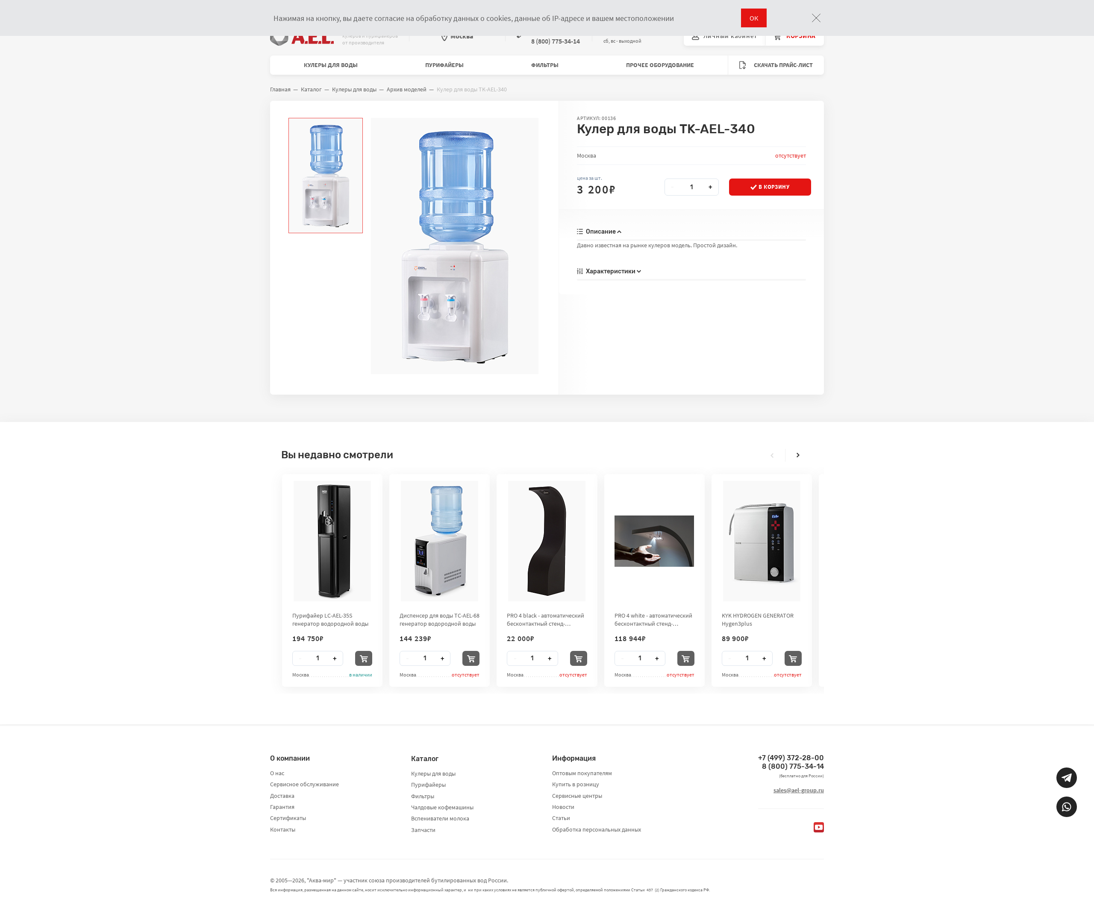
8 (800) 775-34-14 (793, 766)
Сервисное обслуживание (304, 784)
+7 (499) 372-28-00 (791, 758)
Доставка (282, 796)
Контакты (282, 829)
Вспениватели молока (440, 818)
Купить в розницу (575, 784)
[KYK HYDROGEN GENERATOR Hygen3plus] (761, 541)
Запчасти (423, 830)
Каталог (311, 89)
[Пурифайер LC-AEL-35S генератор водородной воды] (332, 541)
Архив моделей (406, 89)
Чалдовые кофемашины (442, 807)
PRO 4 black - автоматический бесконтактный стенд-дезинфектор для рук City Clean (545, 619)
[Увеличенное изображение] (454, 246)
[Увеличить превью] (325, 175)
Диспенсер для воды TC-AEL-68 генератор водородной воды (439, 619)
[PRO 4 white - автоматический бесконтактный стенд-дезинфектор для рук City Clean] (654, 541)
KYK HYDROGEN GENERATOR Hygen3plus (758, 619)
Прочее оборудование (660, 65)
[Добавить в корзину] (363, 658)
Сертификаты (288, 818)
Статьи (561, 818)
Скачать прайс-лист (783, 65)
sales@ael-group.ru (798, 790)
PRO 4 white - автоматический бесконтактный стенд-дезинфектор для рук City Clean (653, 619)
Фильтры (545, 65)
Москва (461, 36)
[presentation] (772, 455)
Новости (563, 807)
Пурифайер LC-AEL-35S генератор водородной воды (330, 619)
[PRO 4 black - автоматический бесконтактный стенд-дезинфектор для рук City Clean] (546, 541)
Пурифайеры (444, 65)
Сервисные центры (577, 796)
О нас (277, 773)
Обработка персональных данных (596, 829)
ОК (754, 18)
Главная (280, 89)
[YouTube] (819, 827)
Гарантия (282, 807)
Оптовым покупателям (582, 773)
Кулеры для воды (331, 65)
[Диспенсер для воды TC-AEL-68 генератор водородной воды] (439, 541)
